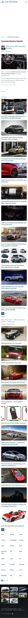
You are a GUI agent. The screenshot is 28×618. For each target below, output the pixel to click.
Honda (3, 564)
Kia (20, 558)
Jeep (20, 575)
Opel (20, 545)
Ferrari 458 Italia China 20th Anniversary (13, 485)
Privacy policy (9, 610)
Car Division (11, 2)
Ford (2, 534)
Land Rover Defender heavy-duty (11, 362)
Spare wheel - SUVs (7, 319)
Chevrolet (21, 564)
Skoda (20, 534)
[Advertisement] (14, 22)
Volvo (20, 569)
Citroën (12, 545)
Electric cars (11, 321)
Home (2, 37)
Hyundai (8, 51)
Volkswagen (13, 540)
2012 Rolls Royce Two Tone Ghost (11, 343)
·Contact (15, 610)
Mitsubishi (4, 575)
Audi (2, 545)
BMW (20, 551)
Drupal (8, 613)
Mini (11, 575)
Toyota (3, 540)
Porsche (3, 569)
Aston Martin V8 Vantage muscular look (13, 382)
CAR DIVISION (13, 608)
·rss (23, 610)
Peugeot (21, 540)
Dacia (11, 558)
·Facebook (19, 610)
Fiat (11, 551)
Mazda (12, 569)
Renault (12, 534)
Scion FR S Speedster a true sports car (12, 526)
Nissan (3, 558)
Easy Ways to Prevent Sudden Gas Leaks (13, 423)
